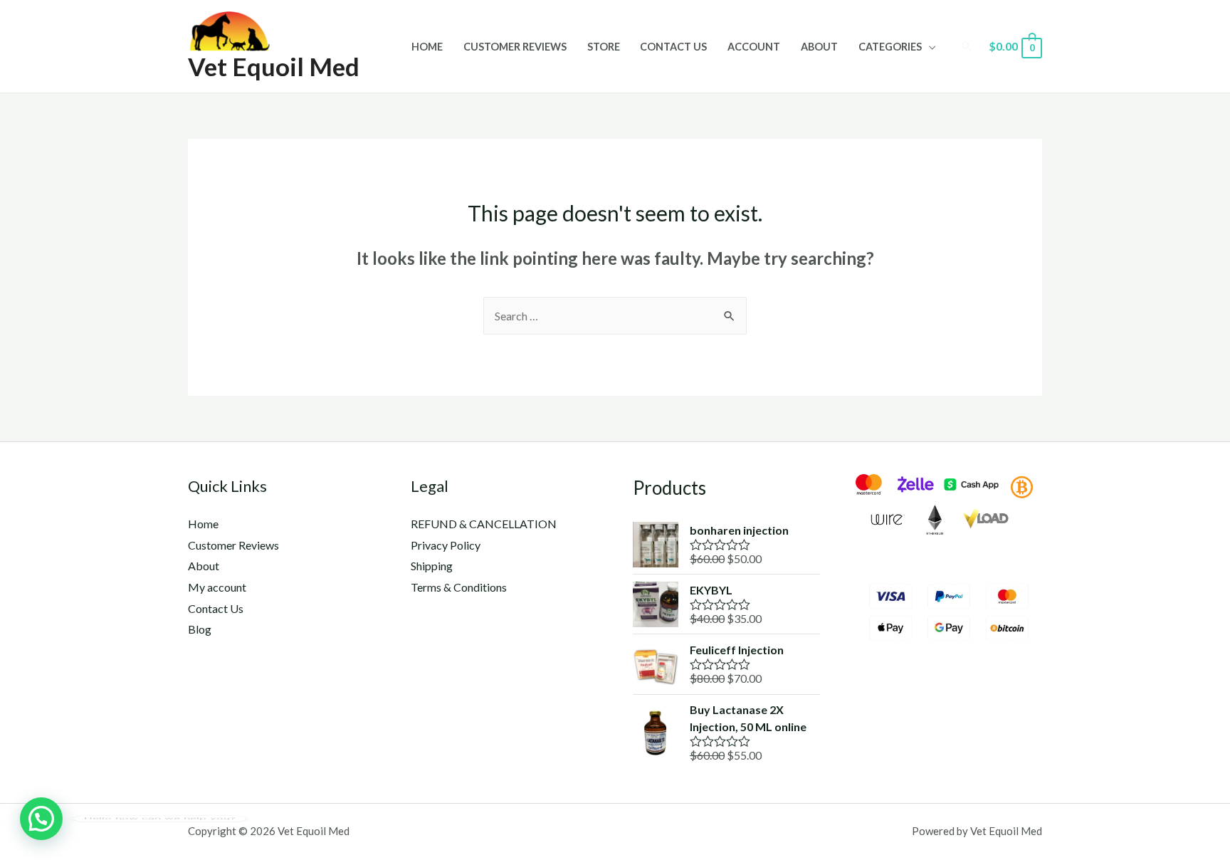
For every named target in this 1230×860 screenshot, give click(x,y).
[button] (41, 818)
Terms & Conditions (459, 587)
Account (753, 47)
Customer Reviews (515, 47)
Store (603, 47)
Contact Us (673, 47)
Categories (890, 47)
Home (427, 47)
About (819, 47)
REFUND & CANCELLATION (484, 523)
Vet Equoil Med (273, 66)
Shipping (432, 565)
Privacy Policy (445, 545)
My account (217, 587)
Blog (199, 629)
